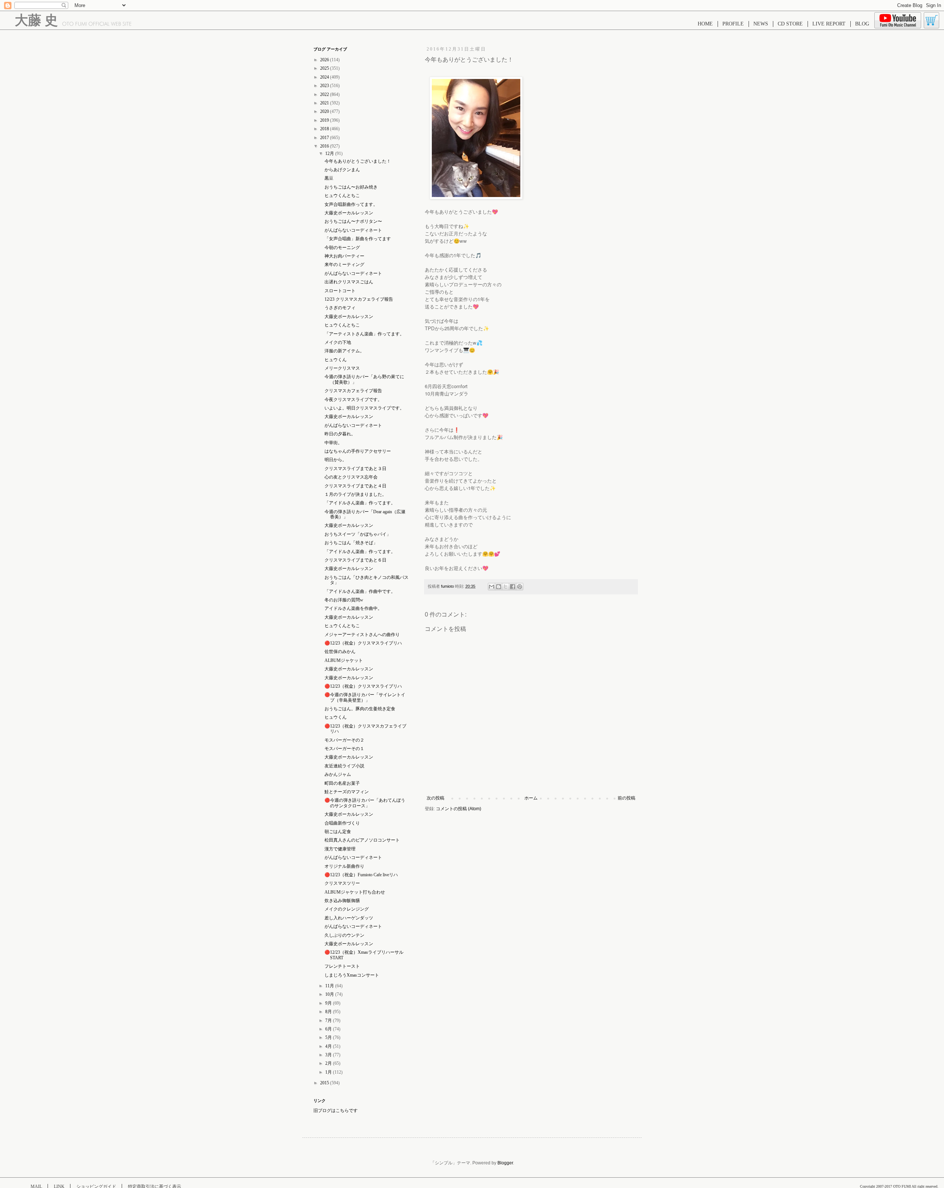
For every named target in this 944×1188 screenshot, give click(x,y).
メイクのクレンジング (346, 909)
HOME (705, 24)
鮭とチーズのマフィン (346, 791)
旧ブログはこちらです (335, 1110)
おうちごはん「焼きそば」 (351, 542)
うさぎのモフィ (339, 307)
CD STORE (790, 24)
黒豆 (328, 178)
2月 (329, 1063)
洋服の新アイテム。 (344, 350)
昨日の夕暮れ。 (339, 433)
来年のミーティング (344, 264)
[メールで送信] (491, 586)
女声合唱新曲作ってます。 (351, 204)
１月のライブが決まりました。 (355, 494)
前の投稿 (626, 798)
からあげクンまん (342, 169)
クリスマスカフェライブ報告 (353, 390)
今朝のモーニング (342, 247)
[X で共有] (505, 586)
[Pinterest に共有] (519, 586)
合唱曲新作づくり (342, 823)
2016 (325, 146)
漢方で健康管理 (339, 849)
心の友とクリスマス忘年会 (351, 477)
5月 (329, 1037)
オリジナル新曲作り (344, 866)
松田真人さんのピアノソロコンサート (362, 840)
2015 (325, 1082)
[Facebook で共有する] (512, 586)
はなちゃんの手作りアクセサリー (357, 451)
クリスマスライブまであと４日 (355, 485)
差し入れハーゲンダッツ (348, 918)
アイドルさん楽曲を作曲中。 (353, 608)
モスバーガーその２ (344, 740)
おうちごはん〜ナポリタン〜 (353, 221)
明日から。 (335, 459)
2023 (325, 85)
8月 (329, 1011)
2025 (325, 68)
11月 (330, 985)
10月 (330, 994)
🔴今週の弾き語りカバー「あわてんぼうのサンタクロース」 (364, 803)
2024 (325, 77)
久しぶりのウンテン (344, 935)
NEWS (760, 24)
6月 (329, 1029)
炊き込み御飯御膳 (342, 900)
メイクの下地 (337, 342)
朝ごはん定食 (337, 831)
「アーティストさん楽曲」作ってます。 (364, 333)
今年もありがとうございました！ (357, 161)
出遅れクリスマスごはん (348, 281)
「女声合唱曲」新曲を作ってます (357, 238)
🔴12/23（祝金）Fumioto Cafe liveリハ (361, 874)
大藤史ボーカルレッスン (348, 212)
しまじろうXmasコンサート (351, 975)
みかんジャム (337, 774)
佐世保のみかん (339, 651)
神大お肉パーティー (344, 256)
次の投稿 (435, 798)
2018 (325, 128)
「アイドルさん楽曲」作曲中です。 (359, 591)
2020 (325, 111)
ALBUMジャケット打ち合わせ (354, 892)
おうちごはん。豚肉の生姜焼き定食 (359, 708)
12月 (330, 153)
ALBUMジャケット (343, 660)
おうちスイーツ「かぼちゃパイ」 (357, 534)
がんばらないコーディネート (353, 230)
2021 (325, 103)
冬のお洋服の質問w (343, 599)
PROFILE (733, 24)
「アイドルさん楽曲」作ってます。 (359, 502)
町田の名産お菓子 (342, 783)
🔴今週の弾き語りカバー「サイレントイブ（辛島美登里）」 (364, 697)
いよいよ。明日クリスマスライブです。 (364, 408)
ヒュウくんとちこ (342, 195)
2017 (325, 137)
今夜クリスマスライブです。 (353, 399)
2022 (325, 94)
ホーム (531, 798)
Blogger (505, 1162)
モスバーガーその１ (344, 748)
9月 (329, 1003)
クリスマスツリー (342, 883)
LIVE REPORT (829, 24)
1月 (329, 1072)
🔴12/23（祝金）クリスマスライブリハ (363, 643)
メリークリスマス (342, 368)
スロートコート (339, 290)
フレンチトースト (342, 966)
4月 (329, 1046)
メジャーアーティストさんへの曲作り (362, 634)
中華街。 (333, 442)
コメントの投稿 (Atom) (458, 808)
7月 (329, 1020)
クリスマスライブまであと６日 (355, 560)
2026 (325, 59)
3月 (329, 1054)
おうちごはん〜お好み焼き (351, 187)
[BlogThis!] (498, 586)
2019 (325, 120)
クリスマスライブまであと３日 (355, 468)
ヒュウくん (335, 359)
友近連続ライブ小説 (344, 766)
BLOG (862, 24)
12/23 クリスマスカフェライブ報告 (358, 299)
